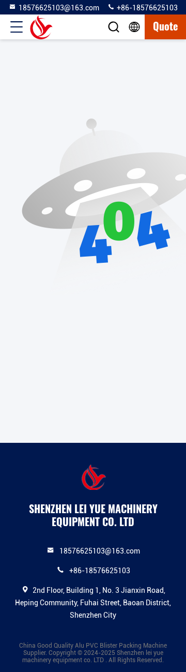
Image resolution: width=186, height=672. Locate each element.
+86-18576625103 (146, 8)
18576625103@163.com (59, 8)
